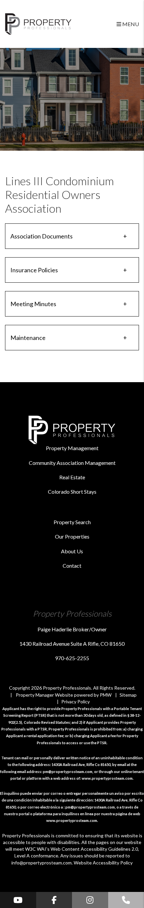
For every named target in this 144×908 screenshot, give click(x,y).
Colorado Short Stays (72, 491)
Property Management (72, 448)
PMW (106, 695)
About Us (72, 551)
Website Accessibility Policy (103, 862)
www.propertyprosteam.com (107, 778)
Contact (72, 565)
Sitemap (128, 695)
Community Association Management (72, 463)
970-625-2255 (72, 658)
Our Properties (72, 536)
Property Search (72, 522)
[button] (18, 900)
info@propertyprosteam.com (41, 862)
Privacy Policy (75, 701)
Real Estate (72, 477)
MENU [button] (130, 24)
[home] (38, 23)
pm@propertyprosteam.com (67, 771)
